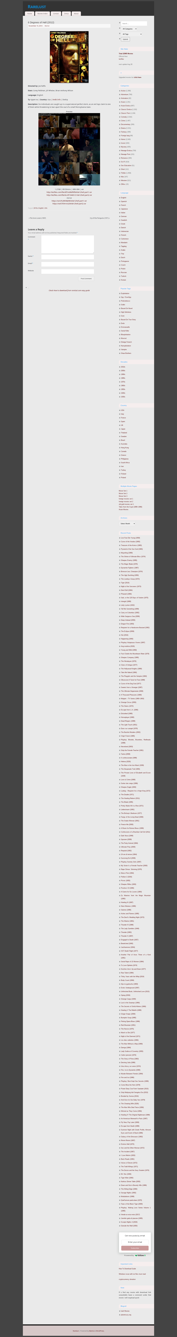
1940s (123, 393)
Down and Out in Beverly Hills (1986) (134, 1185)
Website (31, 271)
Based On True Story (128, 320)
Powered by (129, 1255)
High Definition (126, 312)
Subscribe (135, 1248)
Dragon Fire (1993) (127, 624)
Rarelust (37, 7)
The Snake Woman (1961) (130, 821)
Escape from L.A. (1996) (129, 710)
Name (30, 256)
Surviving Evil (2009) (128, 858)
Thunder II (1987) (127, 936)
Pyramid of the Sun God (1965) (132, 549)
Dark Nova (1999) (127, 836)
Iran (122, 466)
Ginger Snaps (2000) (128, 1014)
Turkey (123, 470)
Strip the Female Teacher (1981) (132, 750)
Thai (122, 254)
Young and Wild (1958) (129, 650)
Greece (123, 455)
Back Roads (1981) (127, 1159)
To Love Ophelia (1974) (129, 965)
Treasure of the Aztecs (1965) (131, 545)
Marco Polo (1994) (127, 873)
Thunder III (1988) (127, 925)
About (76, 14)
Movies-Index (42, 14)
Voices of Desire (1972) (129, 1163)
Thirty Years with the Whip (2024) (132, 976)
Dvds (123, 323)
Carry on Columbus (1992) (130, 613)
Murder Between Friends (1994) (132, 1074)
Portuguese (125, 261)
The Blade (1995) (127, 802)
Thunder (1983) (126, 932)
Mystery (124, 147)
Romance (124, 158)
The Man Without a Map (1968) (132, 1044)
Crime (123, 121)
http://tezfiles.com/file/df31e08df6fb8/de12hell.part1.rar (69, 192)
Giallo (123, 305)
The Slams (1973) (127, 706)
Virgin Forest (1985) (128, 736)
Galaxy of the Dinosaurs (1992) (132, 1137)
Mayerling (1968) (127, 553)
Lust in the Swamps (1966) (130, 1003)
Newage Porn (125, 154)
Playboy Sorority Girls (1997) (131, 862)
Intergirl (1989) (126, 601)
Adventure (124, 94)
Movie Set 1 (123, 491)
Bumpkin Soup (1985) (128, 1018)
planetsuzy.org (126, 1315)
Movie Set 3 (123, 496)
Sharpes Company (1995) (130, 657)
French (123, 205)
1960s (123, 385)
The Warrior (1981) (127, 921)
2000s (123, 371)
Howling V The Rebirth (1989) (131, 1010)
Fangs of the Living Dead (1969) (132, 817)
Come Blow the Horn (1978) (130, 1085)
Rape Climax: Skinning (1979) (131, 869)
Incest (123, 143)
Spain (123, 421)
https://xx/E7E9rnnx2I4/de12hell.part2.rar (69, 203)
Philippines (125, 459)
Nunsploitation (126, 346)
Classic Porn (125, 113)
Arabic (123, 250)
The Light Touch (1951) (129, 725)
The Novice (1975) (127, 1029)
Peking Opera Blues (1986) (130, 1021)
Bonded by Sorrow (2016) (130, 1096)
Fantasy (124, 132)
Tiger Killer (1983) (127, 1178)
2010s (36, 208)
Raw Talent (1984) (127, 973)
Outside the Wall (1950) (129, 1226)
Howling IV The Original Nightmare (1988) (135, 1115)
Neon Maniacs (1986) (128, 906)
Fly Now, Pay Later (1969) (130, 1122)
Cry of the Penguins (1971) (100, 218)
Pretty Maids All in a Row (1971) (132, 806)
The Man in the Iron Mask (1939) (132, 765)
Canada (123, 451)
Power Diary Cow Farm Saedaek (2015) (134, 1089)
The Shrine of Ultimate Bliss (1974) (133, 556)
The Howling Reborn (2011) (130, 798)
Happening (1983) (127, 639)
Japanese (124, 209)
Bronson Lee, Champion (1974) (132, 571)
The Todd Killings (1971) (129, 1166)
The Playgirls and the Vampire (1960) (134, 676)
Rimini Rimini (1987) (128, 1140)
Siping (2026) (125, 995)
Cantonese (124, 239)
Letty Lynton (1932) (127, 605)
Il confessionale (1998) (129, 758)
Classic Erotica (126, 109)
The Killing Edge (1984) (129, 1189)
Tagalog (123, 246)
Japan (123, 429)
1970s (123, 382)
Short (123, 169)
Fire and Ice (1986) (127, 1077)
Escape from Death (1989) (130, 1126)
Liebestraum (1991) (127, 809)
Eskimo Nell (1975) (127, 1144)
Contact (56, 14)
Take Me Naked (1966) (129, 672)
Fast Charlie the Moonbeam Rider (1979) (135, 654)
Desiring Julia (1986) (128, 1062)
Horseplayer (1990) (127, 717)
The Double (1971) (127, 794)
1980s (123, 378)
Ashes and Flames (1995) (130, 913)
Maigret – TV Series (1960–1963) (132, 698)
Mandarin (124, 242)
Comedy (124, 117)
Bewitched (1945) (127, 943)
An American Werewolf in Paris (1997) (134, 1118)
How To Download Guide (127, 1269)
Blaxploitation (125, 334)
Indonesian (125, 231)
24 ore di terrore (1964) (129, 854)
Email (30, 263)
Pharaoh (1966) (126, 594)
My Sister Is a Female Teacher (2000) (134, 865)
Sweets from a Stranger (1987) (131, 687)
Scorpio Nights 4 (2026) (129, 1222)
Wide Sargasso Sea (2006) (130, 616)
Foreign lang (125, 135)
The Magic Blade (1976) (129, 564)
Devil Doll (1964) (126, 590)
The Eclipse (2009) (127, 631)
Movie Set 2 (123, 493)
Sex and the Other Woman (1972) (132, 1148)
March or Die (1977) (128, 1032)
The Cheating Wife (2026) (130, 1104)
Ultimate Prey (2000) (128, 847)
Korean (123, 280)
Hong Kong (125, 448)
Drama (123, 128)
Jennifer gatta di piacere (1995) (132, 1218)
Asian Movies (123, 509)
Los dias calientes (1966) (129, 1040)
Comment (31, 238)
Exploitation (125, 293)
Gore (122, 316)
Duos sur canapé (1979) (129, 728)
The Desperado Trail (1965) (130, 769)
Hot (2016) (124, 635)
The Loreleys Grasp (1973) (130, 579)
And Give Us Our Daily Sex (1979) (133, 1100)
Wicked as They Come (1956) (131, 1111)
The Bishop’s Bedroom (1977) (131, 813)
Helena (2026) (126, 761)
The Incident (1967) (127, 1152)
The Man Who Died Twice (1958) (132, 1107)
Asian (123, 102)
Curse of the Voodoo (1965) (130, 541)
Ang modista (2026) (128, 646)
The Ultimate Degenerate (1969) (132, 691)
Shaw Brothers (126, 353)
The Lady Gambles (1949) (130, 928)
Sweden (124, 436)
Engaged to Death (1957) (129, 940)
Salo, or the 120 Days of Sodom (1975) (134, 598)
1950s (123, 389)
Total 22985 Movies (126, 54)
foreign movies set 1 (126, 499)
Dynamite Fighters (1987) (130, 568)
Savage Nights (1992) (128, 1193)
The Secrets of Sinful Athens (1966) (133, 1006)
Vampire (124, 349)
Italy (122, 414)
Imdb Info (56, 99)
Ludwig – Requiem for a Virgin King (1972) (135, 791)
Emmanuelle (125, 327)
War (122, 177)
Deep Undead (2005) (128, 620)
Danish (123, 228)
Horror (47, 26)
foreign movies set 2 (126, 501)
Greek (123, 224)
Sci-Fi (123, 162)
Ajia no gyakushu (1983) (129, 984)
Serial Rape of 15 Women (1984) (132, 961)
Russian (124, 272)
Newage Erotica (126, 150)
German (124, 216)
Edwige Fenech (126, 342)
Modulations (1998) (127, 1196)
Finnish (123, 235)
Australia (124, 444)
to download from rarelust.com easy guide (73, 290)
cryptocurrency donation (127, 1279)
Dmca (66, 14)
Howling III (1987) (127, 902)
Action (123, 91)
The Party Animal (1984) (129, 843)
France (123, 418)
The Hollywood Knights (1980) (131, 669)
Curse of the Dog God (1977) (131, 684)
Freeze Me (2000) (127, 824)
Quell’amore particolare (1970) (131, 1200)
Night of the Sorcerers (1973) (131, 586)
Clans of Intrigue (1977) (129, 665)
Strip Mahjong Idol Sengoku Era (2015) (134, 1092)
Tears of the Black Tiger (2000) (132, 1204)
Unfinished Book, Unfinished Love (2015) (135, 991)
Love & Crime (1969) (128, 780)
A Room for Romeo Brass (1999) (132, 828)
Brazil (123, 440)
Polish (123, 269)
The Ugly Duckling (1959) (130, 575)
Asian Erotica (125, 106)
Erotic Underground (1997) (130, 988)
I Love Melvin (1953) (128, 1155)
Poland (123, 477)
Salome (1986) (126, 910)
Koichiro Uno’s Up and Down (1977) (133, 969)
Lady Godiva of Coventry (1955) (132, 1051)
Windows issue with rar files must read (132, 1274)
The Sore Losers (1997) (37, 218)
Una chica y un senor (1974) (131, 1066)
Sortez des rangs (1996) (129, 783)
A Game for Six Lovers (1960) (131, 892)
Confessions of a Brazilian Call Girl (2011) (135, 832)
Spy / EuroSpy (126, 297)
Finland (123, 474)
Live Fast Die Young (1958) (130, 538)
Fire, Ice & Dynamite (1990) (130, 1070)
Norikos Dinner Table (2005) (130, 1181)
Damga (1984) (126, 1047)
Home (29, 14)
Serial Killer (125, 331)
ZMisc (123, 184)
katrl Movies (125, 1311)
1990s (123, 374)
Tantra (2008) (125, 754)
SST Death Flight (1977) (129, 951)
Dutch (123, 257)
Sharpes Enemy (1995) (129, 560)
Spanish (124, 201)
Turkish (123, 276)
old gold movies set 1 (126, 504)
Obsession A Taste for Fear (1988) (133, 680)
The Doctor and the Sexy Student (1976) (135, 1170)
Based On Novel (126, 308)
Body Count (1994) (127, 980)
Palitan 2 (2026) (126, 877)
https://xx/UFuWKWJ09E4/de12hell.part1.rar (69, 201)
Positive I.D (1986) (127, 888)
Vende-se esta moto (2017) (130, 1214)
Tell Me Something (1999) (130, 609)
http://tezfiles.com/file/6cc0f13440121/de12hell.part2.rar (69, 195)
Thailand (124, 433)
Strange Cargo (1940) (128, 999)
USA (45, 208)
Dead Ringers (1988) (128, 721)
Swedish (124, 220)
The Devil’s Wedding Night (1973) (132, 917)
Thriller (123, 173)
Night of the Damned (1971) (130, 1036)
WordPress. (100, 1331)
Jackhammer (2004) (128, 947)
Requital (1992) (126, 851)
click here (137, 77)
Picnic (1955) (125, 880)
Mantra (91, 1331)
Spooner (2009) (126, 839)
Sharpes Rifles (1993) (128, 884)
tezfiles (121, 59)
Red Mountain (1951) (128, 1025)
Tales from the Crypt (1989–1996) (130, 507)
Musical (123, 338)
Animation (124, 98)
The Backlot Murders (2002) (130, 732)
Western (124, 180)
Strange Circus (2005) (128, 702)
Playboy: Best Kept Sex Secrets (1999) (135, 1081)
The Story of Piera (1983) (130, 1059)
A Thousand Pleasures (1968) (131, 695)
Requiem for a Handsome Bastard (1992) (135, 627)
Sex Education (126, 165)
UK (122, 425)
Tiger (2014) (125, 583)
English (41, 208)
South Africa (125, 463)
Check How (53, 290)
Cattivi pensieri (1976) (128, 1055)
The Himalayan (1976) (128, 661)
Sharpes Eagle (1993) (128, 787)
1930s (123, 397)
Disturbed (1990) (126, 713)
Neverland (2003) (127, 746)
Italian (123, 213)
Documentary (125, 124)
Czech (123, 265)
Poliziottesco (125, 301)
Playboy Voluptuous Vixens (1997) (133, 642)
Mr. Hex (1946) (126, 1174)
